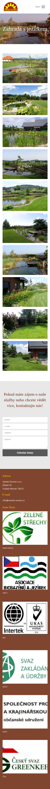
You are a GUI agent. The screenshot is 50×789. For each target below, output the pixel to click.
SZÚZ (5, 687)
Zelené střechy (8, 548)
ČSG (4, 777)
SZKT (5, 732)
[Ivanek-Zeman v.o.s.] (11, 6)
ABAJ (5, 593)
